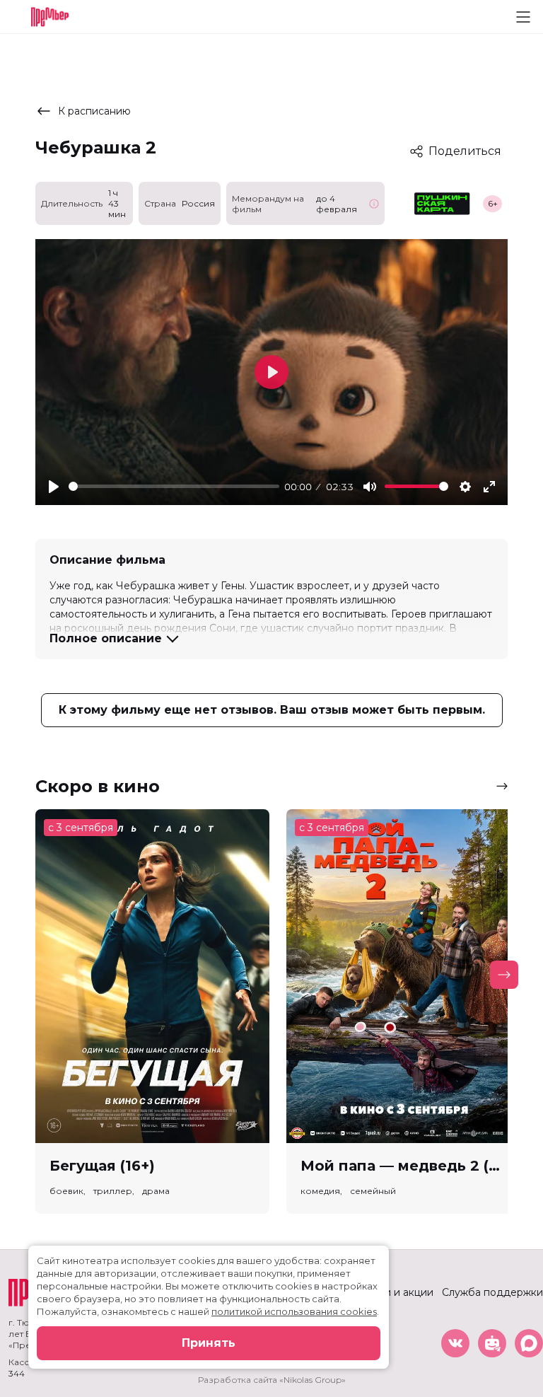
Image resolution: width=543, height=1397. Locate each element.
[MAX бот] (529, 1343)
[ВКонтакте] (455, 1343)
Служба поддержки (492, 1292)
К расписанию (94, 111)
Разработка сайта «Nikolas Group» (272, 1379)
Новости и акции (390, 1292)
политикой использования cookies (294, 1311)
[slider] (174, 486)
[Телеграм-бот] (492, 1343)
